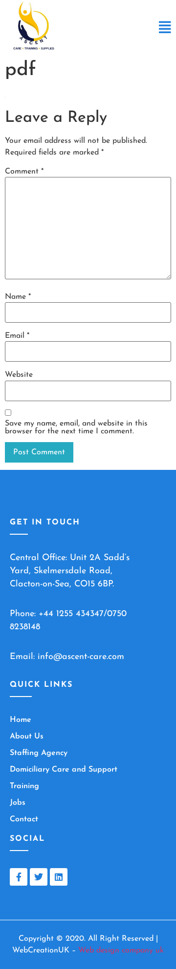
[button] (165, 28)
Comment (24, 171)
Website (19, 375)
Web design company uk (121, 950)
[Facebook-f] (18, 877)
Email (17, 336)
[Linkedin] (58, 877)
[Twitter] (38, 877)
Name (18, 297)
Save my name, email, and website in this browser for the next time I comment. (76, 427)
